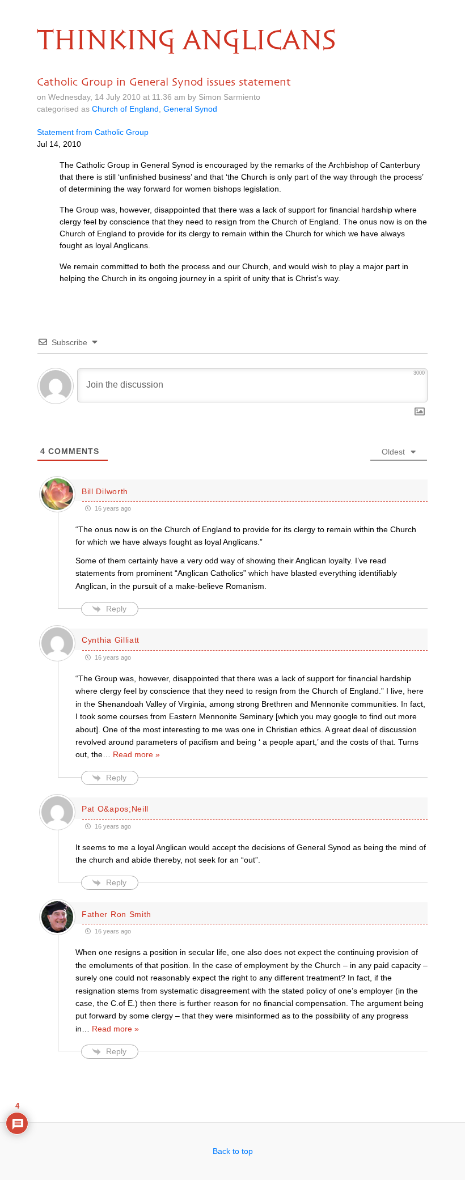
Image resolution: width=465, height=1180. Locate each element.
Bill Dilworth (105, 491)
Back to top (233, 1151)
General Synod (190, 108)
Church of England (125, 108)
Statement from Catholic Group (93, 132)
